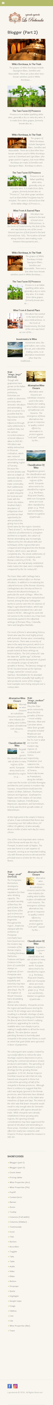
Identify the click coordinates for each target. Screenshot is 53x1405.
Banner (13, 1202)
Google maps (15, 1301)
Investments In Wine (26, 339)
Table (12, 1261)
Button (13, 1281)
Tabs (12, 1256)
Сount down (15, 1172)
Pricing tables (16, 1177)
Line (11, 1316)
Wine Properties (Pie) (20, 1187)
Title (12, 1236)
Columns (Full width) (19, 1217)
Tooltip (13, 1212)
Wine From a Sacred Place (26, 210)
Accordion (14, 1246)
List (11, 1320)
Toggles (13, 1251)
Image (12, 1306)
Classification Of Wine (36, 466)
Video (12, 1271)
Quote (12, 1291)
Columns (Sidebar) (18, 1222)
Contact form (16, 1197)
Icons (12, 1231)
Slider (12, 1276)
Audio (12, 1266)
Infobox (13, 1311)
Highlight (14, 1296)
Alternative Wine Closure (36, 387)
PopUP (13, 1192)
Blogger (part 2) (17, 1167)
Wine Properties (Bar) (20, 1325)
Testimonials (15, 1227)
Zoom (12, 1207)
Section (13, 1241)
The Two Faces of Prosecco (26, 111)
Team (12, 1330)
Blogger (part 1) (17, 1162)
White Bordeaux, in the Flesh (26, 64)
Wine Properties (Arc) (20, 1182)
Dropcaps (14, 1286)
